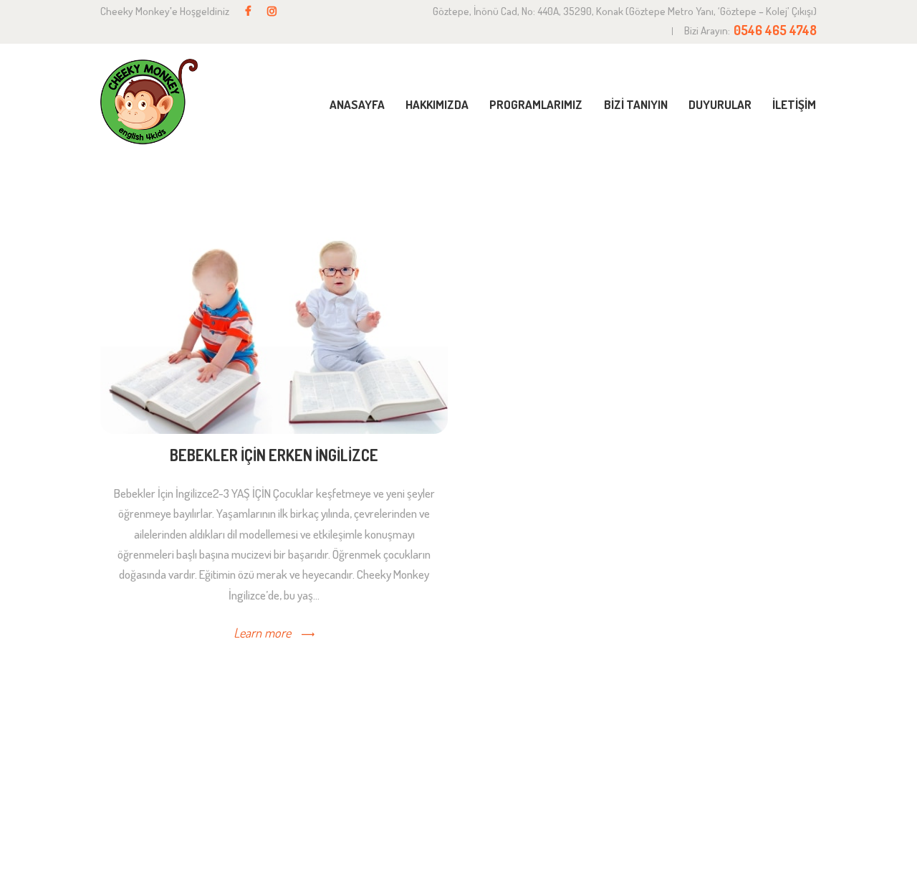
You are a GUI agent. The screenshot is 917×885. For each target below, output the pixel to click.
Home (688, 188)
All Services (750, 188)
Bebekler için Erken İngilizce (274, 455)
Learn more (262, 632)
